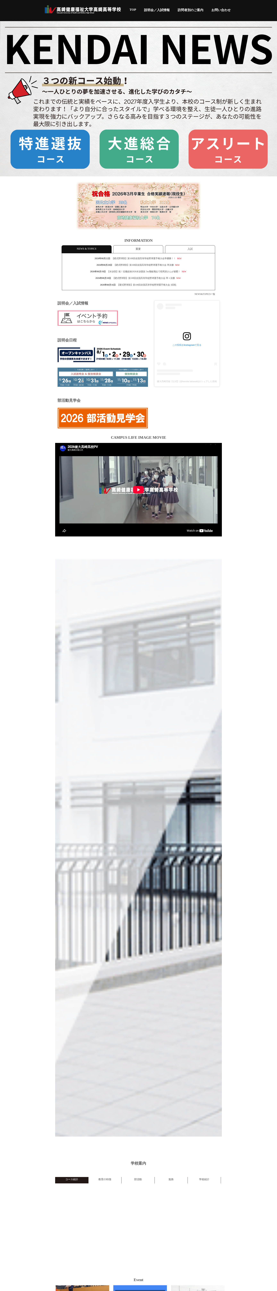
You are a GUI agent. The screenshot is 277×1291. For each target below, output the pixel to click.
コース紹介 (71, 1179)
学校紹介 (204, 1179)
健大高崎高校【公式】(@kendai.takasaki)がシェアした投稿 (187, 381)
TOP (133, 9)
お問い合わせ (221, 10)
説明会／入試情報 (157, 10)
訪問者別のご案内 (190, 10)
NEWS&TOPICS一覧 (205, 294)
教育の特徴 (104, 1179)
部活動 (138, 1179)
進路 (171, 1179)
